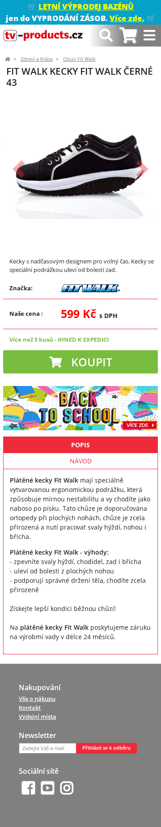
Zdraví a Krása (37, 59)
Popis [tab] (80, 445)
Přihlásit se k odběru (106, 748)
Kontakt (30, 708)
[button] (18, 169)
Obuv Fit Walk (79, 59)
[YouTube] (47, 788)
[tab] (128, 36)
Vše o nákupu (37, 699)
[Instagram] (66, 788)
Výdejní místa (37, 716)
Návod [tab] (81, 461)
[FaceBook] (28, 788)
